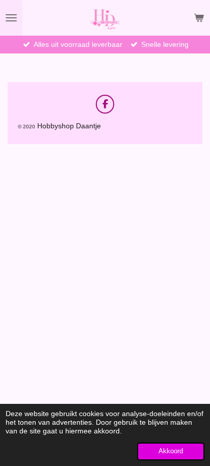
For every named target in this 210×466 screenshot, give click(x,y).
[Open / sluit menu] (11, 18)
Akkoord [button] (171, 451)
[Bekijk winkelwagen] (199, 18)
